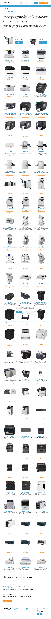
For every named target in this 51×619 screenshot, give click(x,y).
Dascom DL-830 (10, 473)
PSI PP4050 (25, 264)
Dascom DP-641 (10, 436)
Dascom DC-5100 (25, 511)
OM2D (25, 379)
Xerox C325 (41, 60)
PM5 (41, 360)
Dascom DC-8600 (41, 492)
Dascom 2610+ (10, 548)
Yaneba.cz (11, 612)
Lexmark (25, 416)
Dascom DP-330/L (25, 455)
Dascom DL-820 (25, 473)
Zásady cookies (22, 313)
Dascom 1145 (9, 567)
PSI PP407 (41, 246)
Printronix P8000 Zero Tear (41, 302)
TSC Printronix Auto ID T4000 (10, 131)
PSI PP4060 (9, 264)
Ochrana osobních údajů (27, 313)
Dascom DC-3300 (41, 511)
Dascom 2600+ (25, 548)
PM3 (10, 379)
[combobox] (27, 3)
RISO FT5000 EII (25, 208)
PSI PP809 (25, 227)
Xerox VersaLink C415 (25, 60)
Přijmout (19, 311)
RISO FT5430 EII (41, 190)
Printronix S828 (10, 302)
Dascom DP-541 (41, 436)
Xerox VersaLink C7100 (9, 60)
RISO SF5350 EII (10, 171)
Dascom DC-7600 (9, 511)
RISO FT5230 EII (10, 208)
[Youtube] (41, 614)
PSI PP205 (25, 283)
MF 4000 (10, 398)
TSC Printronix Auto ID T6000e (41, 113)
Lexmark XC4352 (25, 398)
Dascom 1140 (41, 567)
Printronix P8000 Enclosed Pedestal (41, 322)
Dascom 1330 (41, 548)
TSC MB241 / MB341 (41, 131)
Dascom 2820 (25, 530)
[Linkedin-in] (38, 614)
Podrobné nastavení (32, 311)
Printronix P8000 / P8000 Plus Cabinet (10, 341)
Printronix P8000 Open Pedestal (25, 321)
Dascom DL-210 (10, 492)
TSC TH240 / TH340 (41, 94)
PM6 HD (9, 360)
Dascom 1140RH (25, 567)
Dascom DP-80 (41, 416)
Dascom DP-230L (41, 455)
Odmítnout (25, 311)
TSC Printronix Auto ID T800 (25, 113)
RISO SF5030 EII (25, 171)
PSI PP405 (41, 264)
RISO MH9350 (41, 171)
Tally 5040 (10, 151)
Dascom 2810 (41, 530)
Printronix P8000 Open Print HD (9, 321)
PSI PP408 (25, 246)
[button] (34, 305)
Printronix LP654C (41, 340)
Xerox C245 (25, 77)
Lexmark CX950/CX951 (9, 416)
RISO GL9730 (9, 190)
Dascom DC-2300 (9, 530)
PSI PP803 (10, 246)
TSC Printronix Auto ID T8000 (10, 113)
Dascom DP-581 (25, 436)
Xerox (25, 94)
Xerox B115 (41, 77)
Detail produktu (9, 62)
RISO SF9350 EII (41, 151)
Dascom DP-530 (10, 455)
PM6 (25, 360)
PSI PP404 (10, 283)
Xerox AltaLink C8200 (10, 94)
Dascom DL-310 (41, 473)
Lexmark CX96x (41, 398)
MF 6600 (41, 379)
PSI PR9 (9, 227)
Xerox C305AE (10, 77)
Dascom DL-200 (25, 492)
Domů (4, 8)
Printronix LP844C (25, 340)
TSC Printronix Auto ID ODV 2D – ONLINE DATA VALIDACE (25, 132)
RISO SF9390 (25, 151)
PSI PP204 (41, 283)
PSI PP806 (41, 227)
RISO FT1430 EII (41, 208)
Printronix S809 (25, 302)
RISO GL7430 (25, 190)
